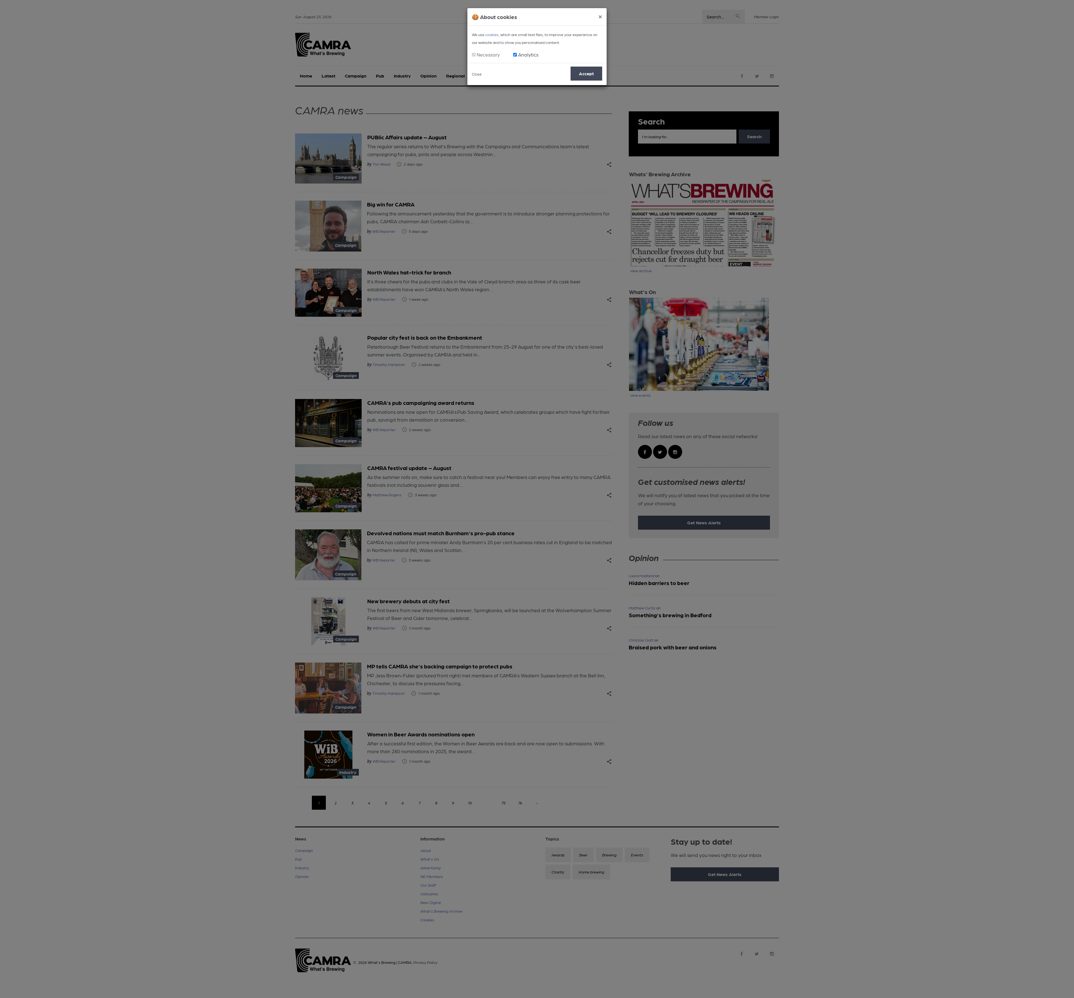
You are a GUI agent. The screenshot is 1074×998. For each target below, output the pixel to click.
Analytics (528, 54)
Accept (586, 73)
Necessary (488, 54)
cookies (492, 34)
